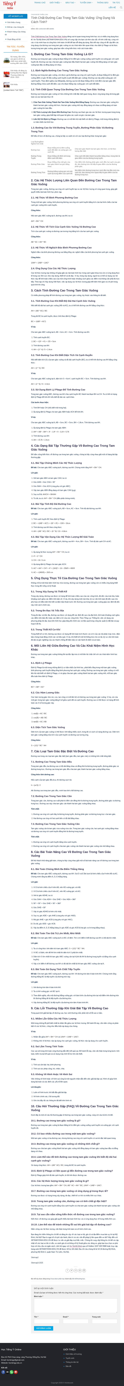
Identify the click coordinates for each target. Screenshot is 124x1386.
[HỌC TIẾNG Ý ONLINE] (16, 5)
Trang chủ (40, 3)
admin (51, 29)
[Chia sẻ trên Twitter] (72, 1271)
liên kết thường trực (78, 1279)
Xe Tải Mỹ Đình (76, 1246)
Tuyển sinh (85, 3)
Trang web (96, 1317)
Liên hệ (112, 7)
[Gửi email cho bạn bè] (76, 1271)
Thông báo (102, 3)
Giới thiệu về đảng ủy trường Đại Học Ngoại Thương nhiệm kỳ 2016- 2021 (18, 74)
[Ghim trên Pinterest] (80, 1271)
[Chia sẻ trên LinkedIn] (84, 1271)
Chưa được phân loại (39, 14)
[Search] (121, 7)
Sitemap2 (35, 1257)
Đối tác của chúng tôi (15, 27)
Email (66, 1317)
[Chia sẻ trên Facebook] (67, 1271)
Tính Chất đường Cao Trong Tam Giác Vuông (49, 36)
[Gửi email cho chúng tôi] (7, 1372)
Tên (36, 1317)
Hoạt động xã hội (14, 39)
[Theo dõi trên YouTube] (16, 1372)
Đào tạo (70, 3)
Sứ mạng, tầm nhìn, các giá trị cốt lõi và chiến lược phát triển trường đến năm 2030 (18, 60)
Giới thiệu (55, 3)
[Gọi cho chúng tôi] (11, 1372)
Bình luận (38, 1296)
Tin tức (116, 3)
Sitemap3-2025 (37, 1263)
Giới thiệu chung (13, 22)
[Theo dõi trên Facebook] (3, 1372)
